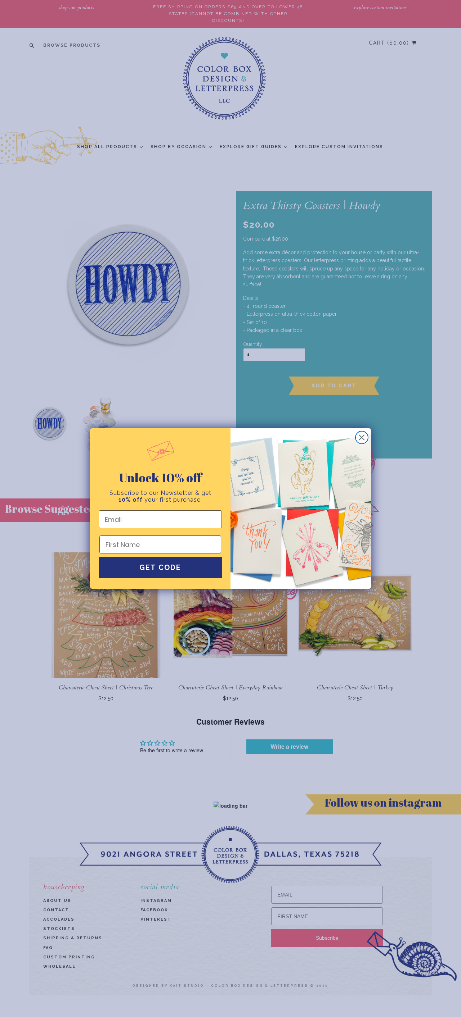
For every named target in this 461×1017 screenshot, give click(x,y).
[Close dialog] (361, 437)
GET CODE (160, 567)
